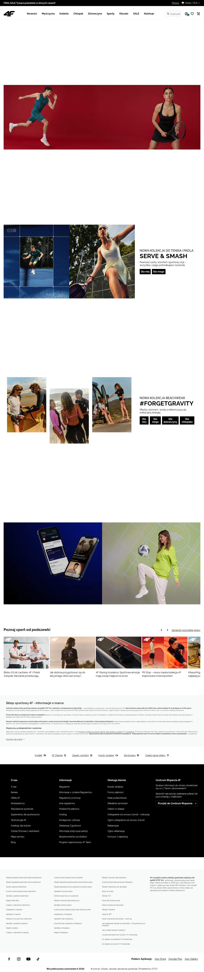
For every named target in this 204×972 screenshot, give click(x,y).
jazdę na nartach (116, 731)
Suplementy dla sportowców (25, 814)
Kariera (14, 792)
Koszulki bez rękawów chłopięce (68, 923)
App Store (160, 959)
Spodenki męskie (13, 914)
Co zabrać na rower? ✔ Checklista (116, 944)
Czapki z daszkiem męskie (17, 932)
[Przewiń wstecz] (167, 630)
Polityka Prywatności (69, 809)
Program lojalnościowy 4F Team (75, 842)
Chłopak (78, 13)
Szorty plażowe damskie (16, 887)
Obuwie (123, 13)
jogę (107, 731)
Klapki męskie (12, 928)
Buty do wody (108, 891)
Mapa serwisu (17, 836)
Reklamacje (113, 825)
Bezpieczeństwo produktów (73, 836)
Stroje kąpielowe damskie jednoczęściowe (24, 878)
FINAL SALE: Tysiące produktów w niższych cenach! (29, 3)
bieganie (82, 731)
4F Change (57, 755)
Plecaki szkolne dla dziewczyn (67, 900)
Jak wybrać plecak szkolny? (114, 930)
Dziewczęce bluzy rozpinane (66, 896)
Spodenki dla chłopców (63, 919)
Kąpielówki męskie (14, 909)
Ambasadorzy (18, 803)
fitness (102, 731)
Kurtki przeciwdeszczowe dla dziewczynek (72, 909)
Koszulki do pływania (111, 900)
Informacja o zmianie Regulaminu (75, 792)
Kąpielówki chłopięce (63, 914)
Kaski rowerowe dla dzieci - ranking (117, 919)
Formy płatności (116, 792)
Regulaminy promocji (69, 798)
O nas (13, 787)
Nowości (32, 13)
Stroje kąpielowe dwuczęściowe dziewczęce (73, 887)
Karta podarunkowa (117, 798)
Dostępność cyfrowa (69, 820)
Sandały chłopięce (61, 928)
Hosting (63, 814)
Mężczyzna (48, 13)
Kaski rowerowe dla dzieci (113, 905)
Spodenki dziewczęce (63, 891)
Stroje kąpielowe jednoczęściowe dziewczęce (73, 882)
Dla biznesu (130, 755)
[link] (102, 117)
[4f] (9, 13)
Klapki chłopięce (61, 932)
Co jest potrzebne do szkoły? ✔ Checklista (119, 935)
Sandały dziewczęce (62, 905)
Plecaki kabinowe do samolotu (114, 887)
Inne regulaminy (67, 803)
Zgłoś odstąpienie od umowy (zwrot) (126, 820)
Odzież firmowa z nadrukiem (25, 831)
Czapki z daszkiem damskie (18, 905)
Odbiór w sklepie (116, 809)
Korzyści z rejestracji (118, 836)
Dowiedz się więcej (14, 739)
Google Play (175, 959)
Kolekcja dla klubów (21, 825)
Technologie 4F (18, 820)
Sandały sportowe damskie (17, 896)
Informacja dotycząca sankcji (73, 831)
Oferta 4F (15, 798)
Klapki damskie (12, 900)
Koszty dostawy (106, 755)
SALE (136, 13)
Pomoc (175, 3)
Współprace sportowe (22, 809)
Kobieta (63, 13)
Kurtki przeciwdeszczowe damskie (21, 891)
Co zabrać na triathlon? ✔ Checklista (117, 939)
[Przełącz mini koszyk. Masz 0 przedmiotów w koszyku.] (197, 13)
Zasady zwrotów (80, 755)
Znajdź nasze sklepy (155, 755)
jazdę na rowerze (93, 731)
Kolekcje (149, 13)
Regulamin (64, 787)
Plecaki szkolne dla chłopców (114, 878)
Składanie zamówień (118, 803)
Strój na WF (107, 914)
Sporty (110, 13)
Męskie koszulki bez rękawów (19, 919)
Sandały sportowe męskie (16, 923)
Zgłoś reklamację (116, 831)
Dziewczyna (95, 13)
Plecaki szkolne (108, 909)
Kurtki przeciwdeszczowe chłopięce (117, 882)
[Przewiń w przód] (161, 630)
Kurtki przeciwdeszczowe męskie (68, 878)
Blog (13, 842)
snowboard (130, 731)
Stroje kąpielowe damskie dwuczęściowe (23, 882)
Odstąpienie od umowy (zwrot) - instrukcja (129, 814)
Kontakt (38, 755)
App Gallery (191, 959)
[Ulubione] (191, 14)
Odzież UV (106, 896)
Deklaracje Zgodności (70, 825)
